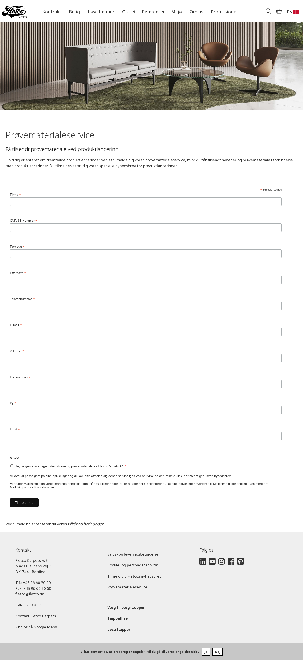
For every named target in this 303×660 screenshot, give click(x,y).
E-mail (16, 325)
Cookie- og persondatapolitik (132, 565)
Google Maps (45, 627)
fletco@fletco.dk (29, 593)
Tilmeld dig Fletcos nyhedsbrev (134, 576)
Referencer (153, 12)
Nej (217, 652)
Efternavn (18, 273)
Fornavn (17, 247)
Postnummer (20, 377)
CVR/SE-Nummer (23, 221)
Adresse (17, 351)
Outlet (129, 12)
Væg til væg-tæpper (126, 607)
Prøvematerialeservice (127, 587)
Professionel (224, 12)
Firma (15, 195)
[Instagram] (221, 562)
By (13, 403)
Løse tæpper (118, 629)
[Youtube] (212, 562)
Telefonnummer (22, 299)
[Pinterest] (240, 562)
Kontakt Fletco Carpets (35, 615)
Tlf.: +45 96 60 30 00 (33, 582)
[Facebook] (231, 562)
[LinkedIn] (202, 562)
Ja (205, 652)
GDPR (14, 458)
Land (15, 429)
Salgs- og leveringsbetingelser (133, 554)
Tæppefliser (118, 618)
